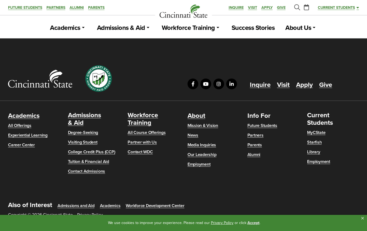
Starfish (314, 142)
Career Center (21, 145)
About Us (298, 28)
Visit (252, 7)
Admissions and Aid (76, 205)
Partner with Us (142, 142)
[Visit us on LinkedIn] (231, 84)
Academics (65, 28)
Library (313, 152)
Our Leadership (202, 154)
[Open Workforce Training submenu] (218, 28)
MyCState (316, 132)
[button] (362, 218)
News (193, 135)
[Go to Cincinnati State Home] (40, 79)
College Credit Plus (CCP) (91, 152)
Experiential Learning (28, 135)
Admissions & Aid (121, 28)
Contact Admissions (86, 171)
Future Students (25, 7)
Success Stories (253, 28)
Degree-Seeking (83, 132)
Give (281, 7)
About (196, 116)
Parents (96, 7)
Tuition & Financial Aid (88, 161)
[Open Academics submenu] (83, 28)
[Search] (297, 7)
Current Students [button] (336, 7)
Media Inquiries (202, 145)
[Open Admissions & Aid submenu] (148, 28)
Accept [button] (253, 223)
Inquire (236, 7)
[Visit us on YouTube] (205, 84)
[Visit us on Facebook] (193, 84)
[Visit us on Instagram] (218, 84)
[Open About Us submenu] (314, 28)
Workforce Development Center (155, 205)
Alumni (77, 7)
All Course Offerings (146, 132)
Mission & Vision (203, 125)
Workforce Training (188, 28)
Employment (199, 164)
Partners (55, 7)
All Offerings (19, 125)
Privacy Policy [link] (222, 223)
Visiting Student (83, 142)
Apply (267, 7)
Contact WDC (140, 152)
